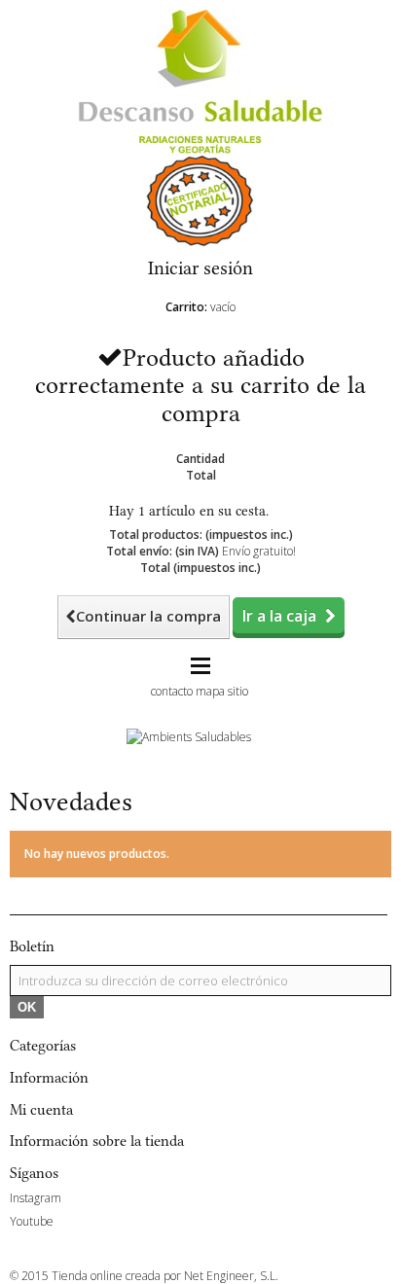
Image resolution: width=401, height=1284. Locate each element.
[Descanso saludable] (200, 64)
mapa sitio (222, 691)
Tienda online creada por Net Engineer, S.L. (165, 1275)
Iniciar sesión (200, 268)
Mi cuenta (41, 1110)
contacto (172, 691)
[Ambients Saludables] (189, 736)
